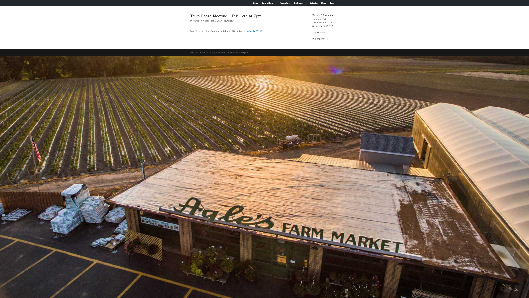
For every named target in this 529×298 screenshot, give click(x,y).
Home (255, 3)
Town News (229, 20)
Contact (333, 3)
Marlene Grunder (201, 20)
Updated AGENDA (254, 31)
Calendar (314, 3)
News (323, 3)
